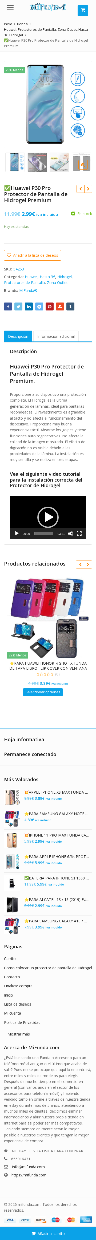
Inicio (8, 995)
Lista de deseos (17, 1004)
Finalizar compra (18, 985)
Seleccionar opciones (43, 692)
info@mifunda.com (28, 1166)
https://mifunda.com (28, 1174)
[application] (48, 517)
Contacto (12, 976)
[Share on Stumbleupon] (60, 306)
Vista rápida (51, 663)
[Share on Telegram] (39, 306)
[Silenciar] (70, 533)
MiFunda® (28, 290)
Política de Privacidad (22, 1022)
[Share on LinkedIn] (29, 306)
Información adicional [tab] (56, 336)
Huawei (31, 276)
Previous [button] (14, 103)
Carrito (10, 958)
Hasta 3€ (47, 276)
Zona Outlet (57, 282)
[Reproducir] (16, 533)
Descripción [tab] (18, 336)
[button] (87, 169)
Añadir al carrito (51, 1233)
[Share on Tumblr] (70, 306)
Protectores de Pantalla (24, 282)
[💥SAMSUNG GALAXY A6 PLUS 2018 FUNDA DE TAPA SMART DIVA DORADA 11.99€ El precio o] (88, 189)
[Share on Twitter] (18, 306)
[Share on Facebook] (8, 306)
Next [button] (82, 103)
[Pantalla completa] (79, 533)
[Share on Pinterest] (50, 306)
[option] (48, 104)
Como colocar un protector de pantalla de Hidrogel (48, 967)
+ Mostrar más (17, 1034)
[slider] (43, 533)
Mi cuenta (12, 1013)
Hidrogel (64, 276)
